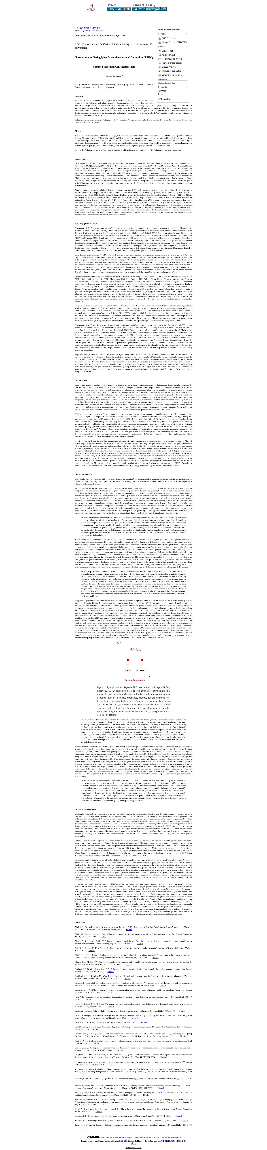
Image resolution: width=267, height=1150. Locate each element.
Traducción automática (171, 71)
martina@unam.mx (134, 1148)
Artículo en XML (168, 55)
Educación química (87, 27)
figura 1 (149, 628)
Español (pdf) (167, 51)
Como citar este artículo (172, 63)
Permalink (165, 99)
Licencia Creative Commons (170, 1137)
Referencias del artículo (172, 59)
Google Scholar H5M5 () (174, 42)
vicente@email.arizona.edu (102, 87)
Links (129, 929)
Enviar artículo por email (172, 75)
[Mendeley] (159, 91)
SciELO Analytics (169, 38)
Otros (163, 91)
